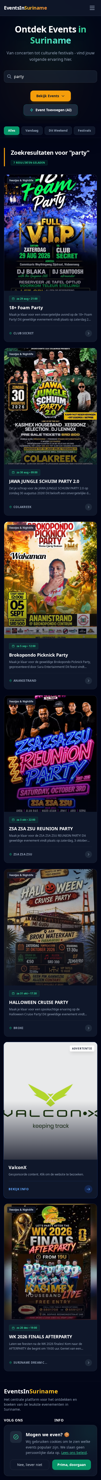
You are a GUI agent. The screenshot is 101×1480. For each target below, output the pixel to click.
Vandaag (31, 130)
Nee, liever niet (29, 1464)
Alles (11, 130)
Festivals (84, 130)
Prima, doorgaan (71, 1464)
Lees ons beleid (74, 1452)
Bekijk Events (47, 95)
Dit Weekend (58, 130)
